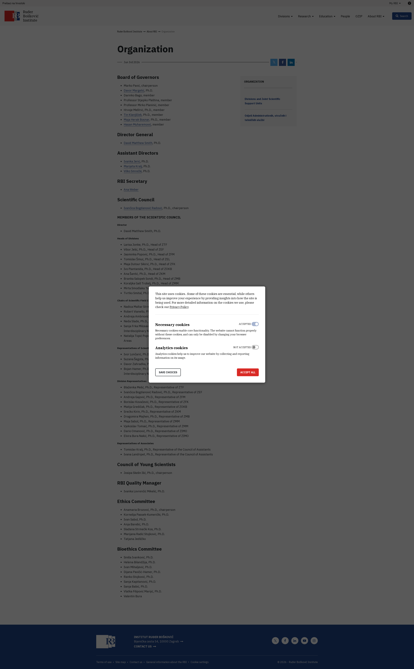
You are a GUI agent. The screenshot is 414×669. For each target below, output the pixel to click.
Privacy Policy (179, 307)
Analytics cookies (171, 347)
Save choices (168, 372)
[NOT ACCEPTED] (255, 351)
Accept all (247, 372)
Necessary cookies (172, 324)
